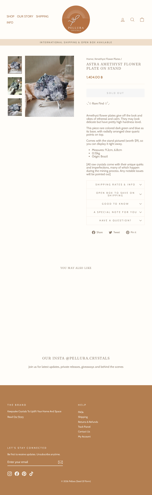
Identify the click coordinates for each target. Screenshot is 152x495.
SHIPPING (42, 16)
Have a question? (115, 220)
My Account (84, 436)
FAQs (81, 412)
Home (89, 58)
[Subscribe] (60, 462)
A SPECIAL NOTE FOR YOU (115, 212)
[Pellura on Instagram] (9, 473)
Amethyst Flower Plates (107, 58)
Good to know (115, 203)
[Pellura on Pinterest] (24, 473)
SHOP (10, 16)
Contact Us (84, 431)
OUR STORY (25, 16)
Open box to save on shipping (115, 194)
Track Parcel (84, 426)
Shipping (83, 416)
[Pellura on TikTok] (31, 473)
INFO (10, 22)
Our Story (19, 416)
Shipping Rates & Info (115, 184)
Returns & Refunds (88, 421)
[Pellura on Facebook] (17, 473)
